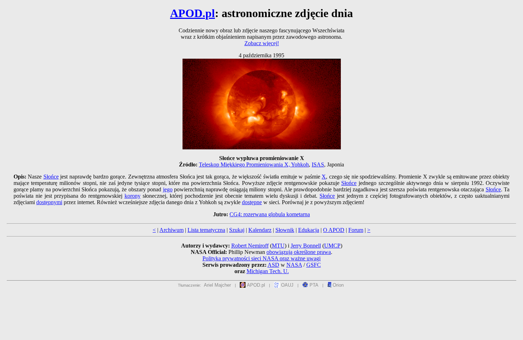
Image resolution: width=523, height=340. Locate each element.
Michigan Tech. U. (268, 271)
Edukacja (308, 230)
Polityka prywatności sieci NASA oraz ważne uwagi (261, 258)
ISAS (318, 164)
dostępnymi (49, 202)
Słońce (51, 177)
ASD (273, 265)
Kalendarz (259, 230)
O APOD (333, 230)
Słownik (284, 230)
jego (168, 189)
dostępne (252, 202)
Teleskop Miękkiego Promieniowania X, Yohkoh (254, 164)
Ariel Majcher (217, 285)
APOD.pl (192, 13)
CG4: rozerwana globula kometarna (269, 214)
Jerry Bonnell (306, 246)
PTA (313, 285)
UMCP (332, 246)
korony (133, 196)
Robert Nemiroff (250, 246)
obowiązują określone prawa (298, 252)
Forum (355, 230)
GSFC (313, 265)
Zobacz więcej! (261, 43)
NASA (294, 265)
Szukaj (236, 230)
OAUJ (287, 285)
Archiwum (171, 230)
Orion (337, 285)
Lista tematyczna (206, 230)
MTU (278, 246)
